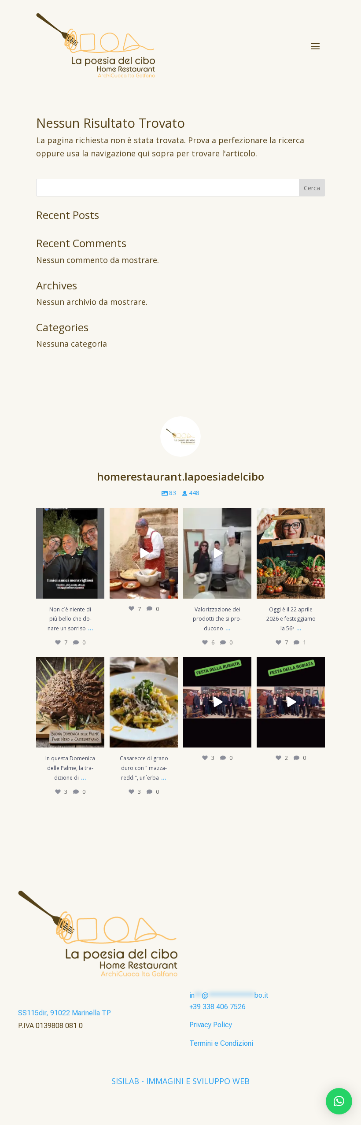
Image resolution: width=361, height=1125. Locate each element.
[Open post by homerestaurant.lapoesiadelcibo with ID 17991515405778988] (70, 702)
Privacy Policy (210, 1025)
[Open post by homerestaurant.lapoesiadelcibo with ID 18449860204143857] (70, 553)
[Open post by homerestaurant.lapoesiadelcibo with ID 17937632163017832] (217, 702)
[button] (339, 1101)
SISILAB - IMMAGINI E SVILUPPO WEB (180, 1081)
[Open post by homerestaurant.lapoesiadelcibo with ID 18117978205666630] (144, 553)
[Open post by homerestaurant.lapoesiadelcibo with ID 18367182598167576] (291, 702)
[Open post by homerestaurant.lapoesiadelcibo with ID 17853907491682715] (144, 702)
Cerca (312, 188)
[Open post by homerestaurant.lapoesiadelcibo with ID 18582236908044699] (291, 553)
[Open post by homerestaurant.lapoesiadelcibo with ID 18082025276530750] (217, 553)
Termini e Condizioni (221, 1043)
